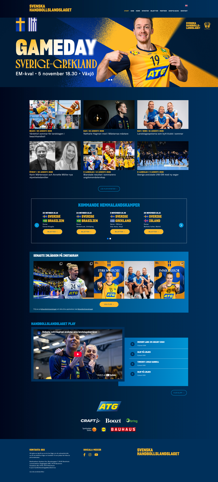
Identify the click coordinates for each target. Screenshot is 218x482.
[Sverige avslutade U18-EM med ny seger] (162, 155)
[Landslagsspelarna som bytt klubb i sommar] (162, 114)
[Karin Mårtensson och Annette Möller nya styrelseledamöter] (55, 155)
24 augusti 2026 (96, 131)
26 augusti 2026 (44, 131)
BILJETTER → (52, 232)
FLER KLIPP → (178, 393)
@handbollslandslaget (49, 309)
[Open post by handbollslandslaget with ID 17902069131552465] (109, 280)
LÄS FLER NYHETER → (109, 189)
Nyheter (145, 11)
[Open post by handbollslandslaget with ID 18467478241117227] (79, 280)
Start (126, 11)
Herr (138, 11)
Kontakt (184, 11)
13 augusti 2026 (103, 172)
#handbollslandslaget (85, 309)
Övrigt (33, 172)
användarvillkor (39, 472)
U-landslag (88, 172)
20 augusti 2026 (45, 172)
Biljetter (154, 11)
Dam (85, 131)
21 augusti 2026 (156, 131)
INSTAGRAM (70, 255)
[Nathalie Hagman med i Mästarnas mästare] (109, 114)
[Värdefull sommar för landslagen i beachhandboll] (55, 114)
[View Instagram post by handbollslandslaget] (61, 296)
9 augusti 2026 (157, 172)
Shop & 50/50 (174, 11)
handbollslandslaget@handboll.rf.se (45, 467)
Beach (32, 131)
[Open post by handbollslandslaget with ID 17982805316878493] (139, 280)
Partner (163, 11)
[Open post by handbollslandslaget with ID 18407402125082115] (169, 280)
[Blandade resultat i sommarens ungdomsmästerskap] (109, 155)
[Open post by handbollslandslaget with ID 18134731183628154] (48, 280)
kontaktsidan (35, 457)
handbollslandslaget (48, 263)
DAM (132, 11)
